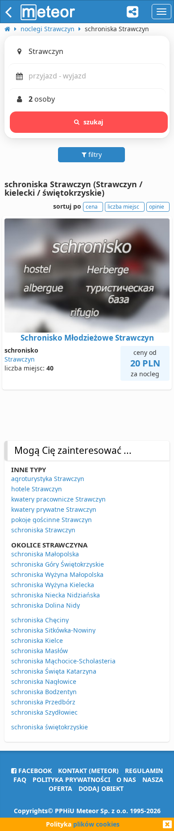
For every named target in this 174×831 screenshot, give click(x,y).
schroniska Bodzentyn (44, 691)
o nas (126, 779)
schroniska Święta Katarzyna (53, 671)
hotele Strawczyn (36, 489)
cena (92, 206)
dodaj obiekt (101, 788)
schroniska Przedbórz (43, 702)
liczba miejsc (123, 206)
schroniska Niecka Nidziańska (55, 595)
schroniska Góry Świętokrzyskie (57, 564)
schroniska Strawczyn (43, 530)
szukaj (93, 122)
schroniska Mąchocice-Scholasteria (63, 661)
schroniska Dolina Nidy (45, 605)
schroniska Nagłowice (43, 681)
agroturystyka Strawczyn (47, 478)
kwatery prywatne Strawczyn (53, 509)
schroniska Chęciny (40, 620)
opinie (156, 206)
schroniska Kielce (37, 640)
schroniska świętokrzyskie (49, 727)
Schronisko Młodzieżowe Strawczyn (87, 338)
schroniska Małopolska (45, 554)
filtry (94, 154)
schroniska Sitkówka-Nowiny (53, 630)
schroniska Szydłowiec (44, 712)
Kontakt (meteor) (88, 770)
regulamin (144, 770)
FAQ (19, 779)
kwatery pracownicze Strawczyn (58, 499)
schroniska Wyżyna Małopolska (57, 574)
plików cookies (96, 824)
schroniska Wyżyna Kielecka (52, 584)
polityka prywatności (71, 779)
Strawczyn (19, 359)
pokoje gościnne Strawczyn (51, 519)
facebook (34, 770)
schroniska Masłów (39, 650)
